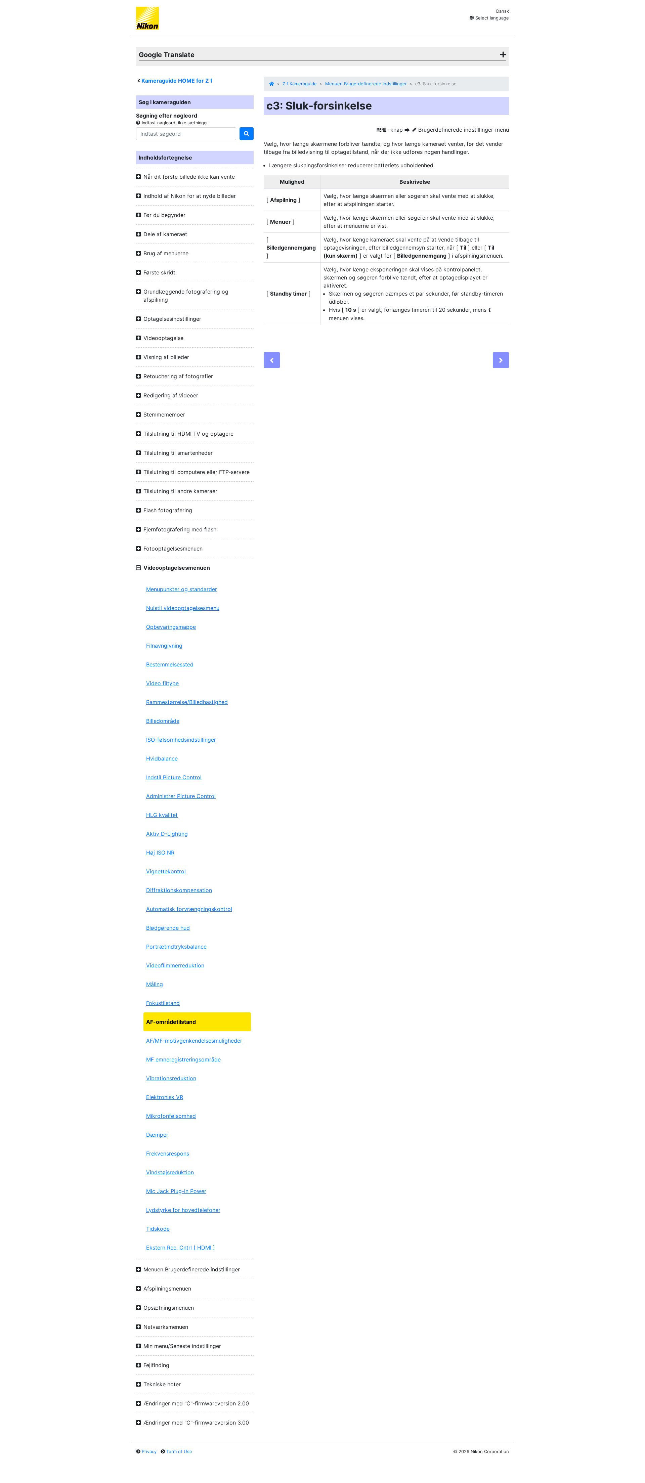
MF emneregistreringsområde (183, 1059)
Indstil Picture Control (174, 777)
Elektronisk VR (164, 1097)
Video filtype (162, 683)
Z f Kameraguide (300, 83)
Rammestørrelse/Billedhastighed (187, 702)
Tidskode (158, 1228)
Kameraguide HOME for (176, 80)
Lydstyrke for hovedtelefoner (183, 1210)
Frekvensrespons (167, 1153)
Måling (154, 984)
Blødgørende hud (168, 927)
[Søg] (247, 133)
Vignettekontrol (166, 871)
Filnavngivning (164, 645)
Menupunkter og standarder (181, 589)
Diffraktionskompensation (179, 890)
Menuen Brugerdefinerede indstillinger (366, 83)
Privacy (149, 1451)
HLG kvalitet (162, 815)
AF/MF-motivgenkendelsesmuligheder (194, 1040)
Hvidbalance (162, 758)
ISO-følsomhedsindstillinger (181, 739)
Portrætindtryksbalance (176, 946)
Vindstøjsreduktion (170, 1172)
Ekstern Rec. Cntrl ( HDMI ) (180, 1247)
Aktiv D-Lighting (167, 833)
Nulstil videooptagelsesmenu (182, 608)
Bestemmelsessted (170, 664)
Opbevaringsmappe (171, 626)
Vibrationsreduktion (171, 1078)
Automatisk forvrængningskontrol (189, 909)
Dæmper (157, 1134)
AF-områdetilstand (171, 1021)
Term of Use (179, 1451)
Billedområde (162, 720)
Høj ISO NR (160, 852)
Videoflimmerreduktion (175, 965)
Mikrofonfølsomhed (171, 1116)
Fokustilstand (163, 1003)
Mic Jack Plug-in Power (176, 1191)
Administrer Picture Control (181, 796)
